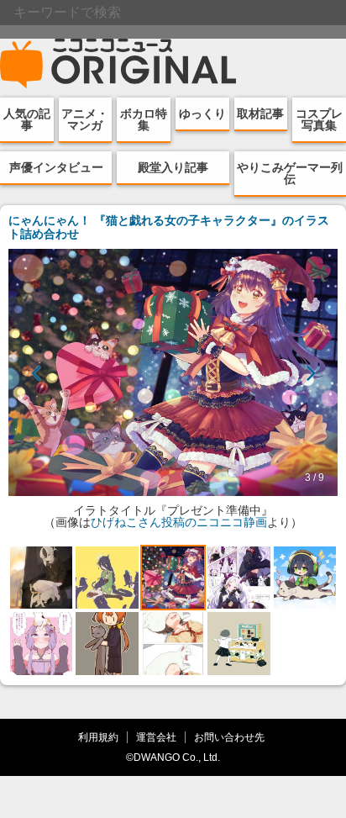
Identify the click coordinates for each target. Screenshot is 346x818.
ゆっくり (202, 113)
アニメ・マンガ (84, 119)
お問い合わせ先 (229, 736)
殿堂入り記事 (173, 167)
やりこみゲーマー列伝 (290, 173)
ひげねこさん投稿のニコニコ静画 (179, 522)
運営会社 (156, 736)
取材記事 (260, 113)
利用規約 (98, 736)
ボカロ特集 (143, 119)
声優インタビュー (56, 167)
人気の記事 (26, 119)
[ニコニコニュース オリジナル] (118, 64)
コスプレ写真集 (319, 119)
